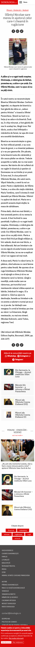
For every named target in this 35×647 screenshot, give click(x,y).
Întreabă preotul (8, 566)
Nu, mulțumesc (18, 642)
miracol (17, 538)
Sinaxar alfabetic (9, 594)
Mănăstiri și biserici (10, 597)
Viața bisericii (7, 550)
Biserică (11, 530)
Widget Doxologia (9, 604)
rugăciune (18, 534)
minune (6, 534)
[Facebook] (13, 31)
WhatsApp (11, 356)
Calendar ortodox (9, 600)
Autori (4, 582)
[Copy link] (21, 31)
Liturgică (5, 560)
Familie (4, 557)
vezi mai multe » (17, 435)
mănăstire (23, 530)
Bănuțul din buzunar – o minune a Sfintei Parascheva (22, 388)
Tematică (5, 591)
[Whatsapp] (17, 31)
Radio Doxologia (8, 607)
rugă (29, 534)
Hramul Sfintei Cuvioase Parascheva (16, 575)
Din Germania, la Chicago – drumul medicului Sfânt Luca (23, 373)
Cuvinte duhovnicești (10, 554)
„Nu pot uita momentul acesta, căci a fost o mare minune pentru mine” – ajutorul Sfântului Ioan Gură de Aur (17, 466)
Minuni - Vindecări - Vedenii (18, 10)
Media (4, 569)
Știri (4, 572)
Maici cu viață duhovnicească (13, 588)
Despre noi (6, 619)
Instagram (24, 356)
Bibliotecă (6, 563)
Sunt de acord (6, 642)
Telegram (19, 359)
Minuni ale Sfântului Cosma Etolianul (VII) (22, 402)
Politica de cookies (9, 622)
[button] (23, 2)
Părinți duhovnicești (10, 585)
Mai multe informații (16, 638)
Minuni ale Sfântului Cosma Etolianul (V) (22, 415)
